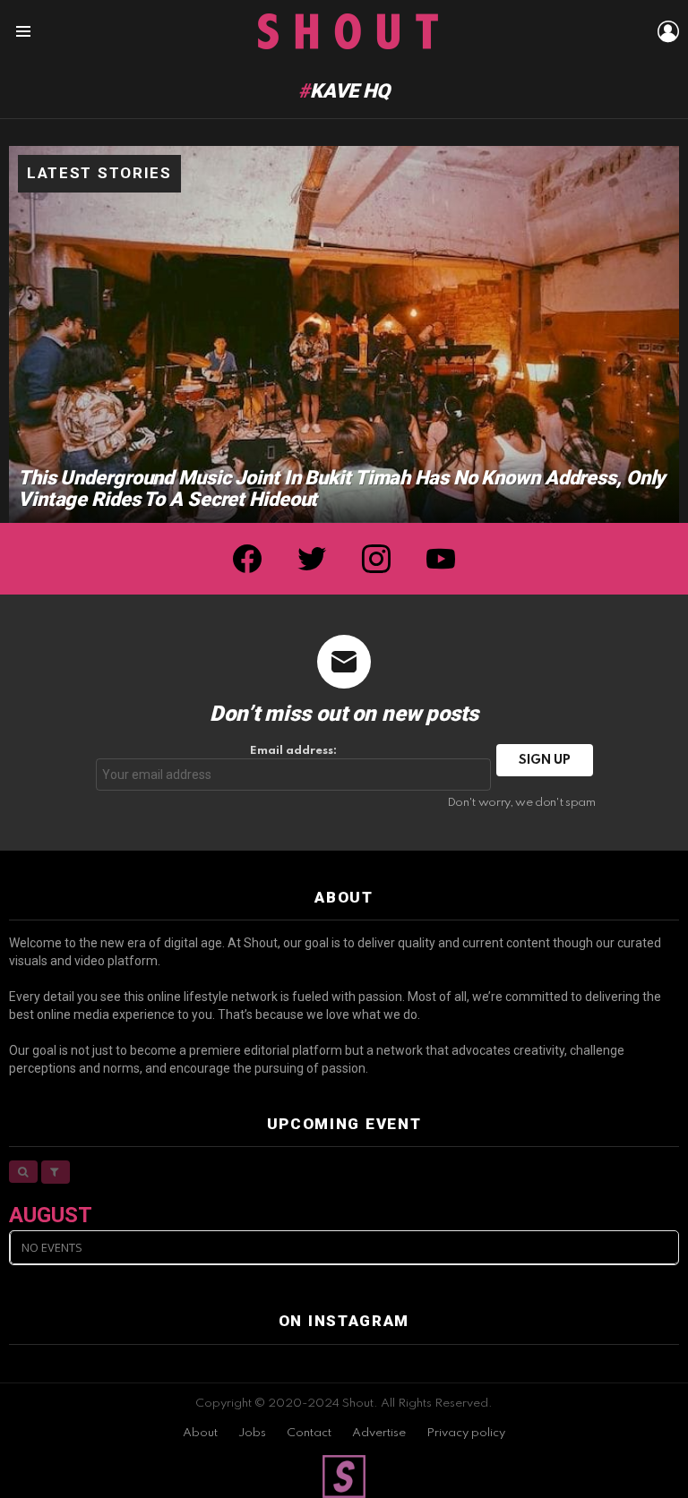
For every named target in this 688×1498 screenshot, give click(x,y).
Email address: (293, 751)
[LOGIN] (668, 31)
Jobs (252, 1433)
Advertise (379, 1433)
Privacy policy (465, 1433)
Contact (309, 1433)
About (200, 1433)
